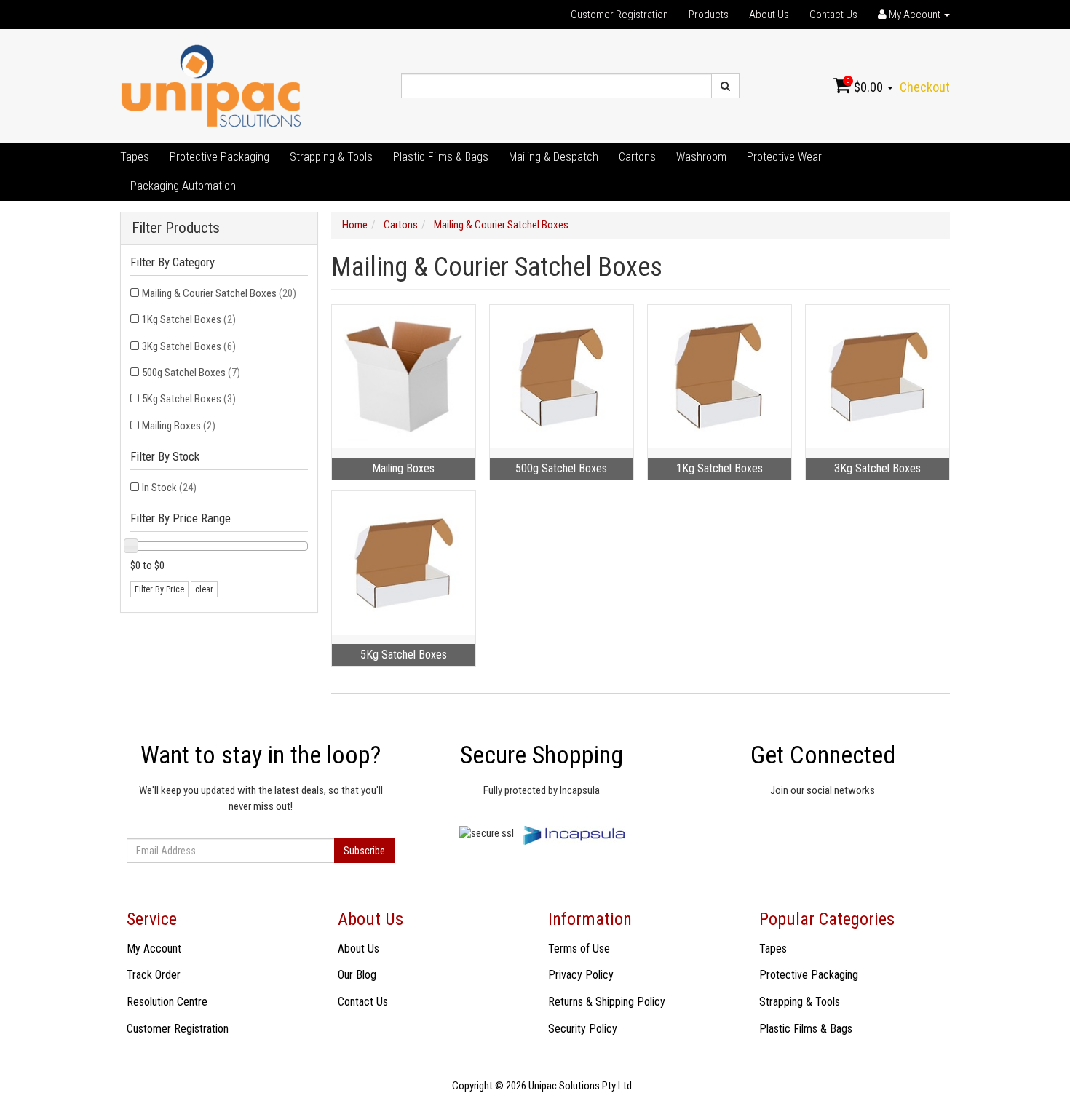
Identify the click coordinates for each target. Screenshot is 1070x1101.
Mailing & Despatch (553, 157)
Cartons (637, 157)
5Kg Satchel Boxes (189, 398)
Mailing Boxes (178, 425)
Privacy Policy (581, 975)
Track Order (154, 975)
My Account (154, 948)
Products (709, 14)
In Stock (169, 487)
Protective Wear (784, 157)
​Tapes (134, 157)
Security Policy (582, 1029)
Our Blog (357, 975)
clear (204, 589)
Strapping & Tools (331, 157)
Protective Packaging (219, 157)
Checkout (925, 87)
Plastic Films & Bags (440, 157)
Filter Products (176, 228)
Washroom (701, 157)
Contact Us (833, 14)
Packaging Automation (183, 186)
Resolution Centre (167, 1002)
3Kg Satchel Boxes (189, 346)
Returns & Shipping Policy (606, 1002)
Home (355, 224)
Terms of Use (579, 948)
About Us (769, 14)
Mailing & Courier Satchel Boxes (219, 293)
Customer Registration (619, 14)
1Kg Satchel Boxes (189, 319)
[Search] (725, 85)
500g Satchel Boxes (191, 372)
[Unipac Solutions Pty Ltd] (211, 85)
